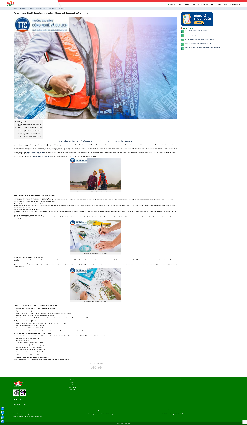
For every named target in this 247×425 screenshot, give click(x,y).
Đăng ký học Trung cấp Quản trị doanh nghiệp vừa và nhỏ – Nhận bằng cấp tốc (202, 47)
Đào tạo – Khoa (204, 4)
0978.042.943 (20, 399)
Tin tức (225, 4)
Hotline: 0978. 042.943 (232, 1)
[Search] (240, 4)
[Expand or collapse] (41, 122)
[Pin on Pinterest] (98, 367)
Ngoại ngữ (218, 4)
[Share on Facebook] (91, 367)
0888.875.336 (22, 402)
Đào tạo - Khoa (72, 387)
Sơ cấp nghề (195, 4)
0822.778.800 (23, 404)
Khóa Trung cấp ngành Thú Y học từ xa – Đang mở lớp (197, 30)
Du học (211, 4)
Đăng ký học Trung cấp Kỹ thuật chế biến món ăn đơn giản (198, 43)
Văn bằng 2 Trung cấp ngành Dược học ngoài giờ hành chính (198, 35)
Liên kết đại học (72, 389)
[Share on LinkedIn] (100, 367)
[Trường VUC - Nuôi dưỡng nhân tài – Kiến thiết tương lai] (31, 3)
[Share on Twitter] (93, 367)
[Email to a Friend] (96, 367)
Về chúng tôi (71, 382)
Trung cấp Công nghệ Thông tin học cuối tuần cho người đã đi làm (199, 39)
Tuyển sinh (186, 4)
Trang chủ (172, 4)
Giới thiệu (179, 4)
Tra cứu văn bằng (233, 4)
